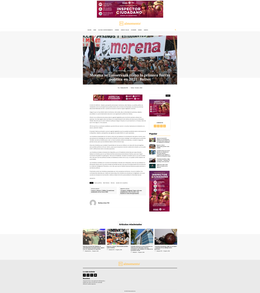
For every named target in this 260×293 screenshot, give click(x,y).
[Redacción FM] (93, 203)
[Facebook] (155, 126)
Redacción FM (124, 87)
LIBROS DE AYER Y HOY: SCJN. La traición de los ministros (162, 166)
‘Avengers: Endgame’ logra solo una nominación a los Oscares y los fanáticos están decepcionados (131, 192)
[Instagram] (88, 275)
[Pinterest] (161, 126)
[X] (158, 126)
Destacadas (131, 70)
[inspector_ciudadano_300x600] (159, 211)
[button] (166, 30)
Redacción (135, 252)
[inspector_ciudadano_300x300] (159, 116)
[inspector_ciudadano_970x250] (130, 9)
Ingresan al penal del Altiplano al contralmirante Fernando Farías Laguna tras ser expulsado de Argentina (163, 140)
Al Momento (120, 70)
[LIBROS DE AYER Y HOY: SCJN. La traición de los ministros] (152, 166)
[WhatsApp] (164, 126)
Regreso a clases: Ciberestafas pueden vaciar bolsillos (163, 146)
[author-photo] (84, 251)
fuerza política (98, 182)
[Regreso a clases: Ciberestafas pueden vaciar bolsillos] (152, 146)
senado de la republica (122, 182)
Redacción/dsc (88, 251)
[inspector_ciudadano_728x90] (117, 100)
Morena (113, 182)
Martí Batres (106, 182)
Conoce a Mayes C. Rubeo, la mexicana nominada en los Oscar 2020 (102, 191)
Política (141, 70)
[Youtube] (95, 275)
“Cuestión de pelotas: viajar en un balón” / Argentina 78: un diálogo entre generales (163, 160)
